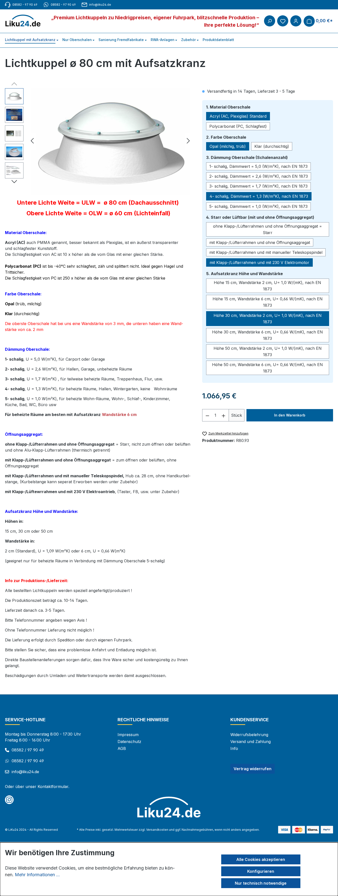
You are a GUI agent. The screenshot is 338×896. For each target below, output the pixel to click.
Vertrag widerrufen (252, 768)
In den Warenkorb (289, 415)
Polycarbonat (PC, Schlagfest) (238, 126)
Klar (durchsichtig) (271, 146)
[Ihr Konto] (295, 20)
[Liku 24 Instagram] (9, 799)
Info (234, 748)
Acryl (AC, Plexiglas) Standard (238, 116)
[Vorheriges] (32, 141)
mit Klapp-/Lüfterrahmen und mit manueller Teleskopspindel (265, 252)
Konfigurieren (260, 871)
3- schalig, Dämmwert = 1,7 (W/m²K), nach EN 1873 (258, 186)
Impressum (128, 734)
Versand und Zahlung (250, 741)
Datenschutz (129, 741)
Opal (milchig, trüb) (228, 146)
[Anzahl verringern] (207, 415)
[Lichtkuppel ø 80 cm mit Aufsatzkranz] (110, 141)
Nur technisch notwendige (261, 883)
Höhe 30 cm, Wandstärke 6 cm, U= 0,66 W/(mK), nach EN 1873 (267, 335)
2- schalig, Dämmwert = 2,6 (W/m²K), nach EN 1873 (258, 176)
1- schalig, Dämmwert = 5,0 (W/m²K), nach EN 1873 (258, 166)
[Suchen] (269, 20)
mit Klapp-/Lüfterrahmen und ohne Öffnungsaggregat (259, 242)
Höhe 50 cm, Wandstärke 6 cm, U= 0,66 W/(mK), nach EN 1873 (267, 367)
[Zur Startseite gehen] (25, 20)
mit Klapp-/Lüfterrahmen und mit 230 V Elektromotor (259, 262)
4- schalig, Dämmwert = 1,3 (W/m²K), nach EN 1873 (259, 196)
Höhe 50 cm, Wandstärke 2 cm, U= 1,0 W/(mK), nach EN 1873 (268, 351)
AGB (122, 748)
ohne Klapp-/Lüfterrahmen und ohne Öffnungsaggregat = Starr (267, 229)
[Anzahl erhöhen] (223, 415)
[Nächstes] (188, 141)
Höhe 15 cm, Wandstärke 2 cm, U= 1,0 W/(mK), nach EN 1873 (267, 285)
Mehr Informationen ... (37, 874)
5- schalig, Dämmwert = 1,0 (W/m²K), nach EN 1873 (258, 206)
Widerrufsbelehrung (249, 734)
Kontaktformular (53, 786)
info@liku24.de (100, 4)
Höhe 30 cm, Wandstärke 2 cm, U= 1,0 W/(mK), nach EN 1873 (268, 318)
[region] (98, 141)
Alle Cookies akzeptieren (260, 859)
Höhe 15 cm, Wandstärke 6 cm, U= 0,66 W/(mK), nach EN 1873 (268, 302)
